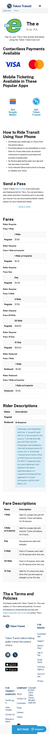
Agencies (7, 11)
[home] (19, 6)
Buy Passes (24, 729)
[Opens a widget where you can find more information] (37, 729)
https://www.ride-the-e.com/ (15, 613)
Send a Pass (20, 189)
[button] (40, 6)
